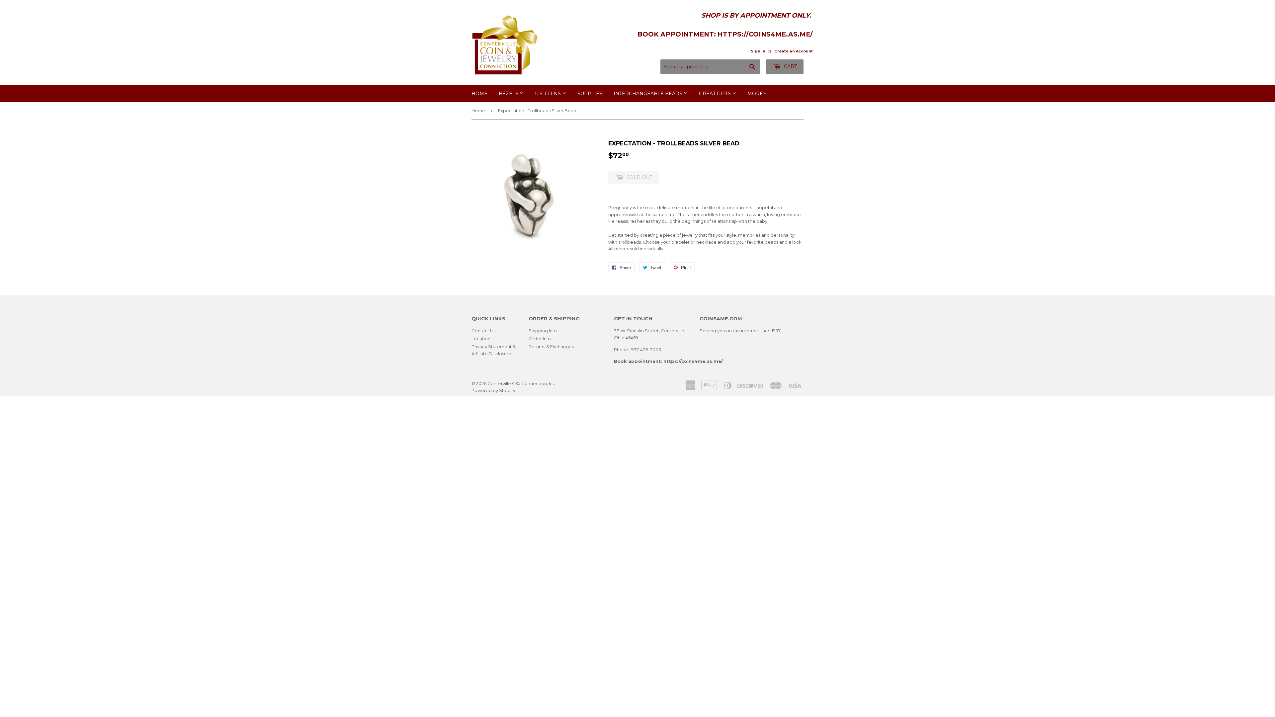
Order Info (540, 338)
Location (480, 338)
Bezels (509, 94)
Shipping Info (543, 330)
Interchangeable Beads (649, 94)
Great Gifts (715, 94)
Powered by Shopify (493, 390)
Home (479, 94)
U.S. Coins (548, 94)
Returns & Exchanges (551, 346)
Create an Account (793, 51)
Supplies (589, 94)
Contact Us (483, 330)
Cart (790, 66)
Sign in (758, 51)
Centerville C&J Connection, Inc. (521, 383)
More (755, 94)
